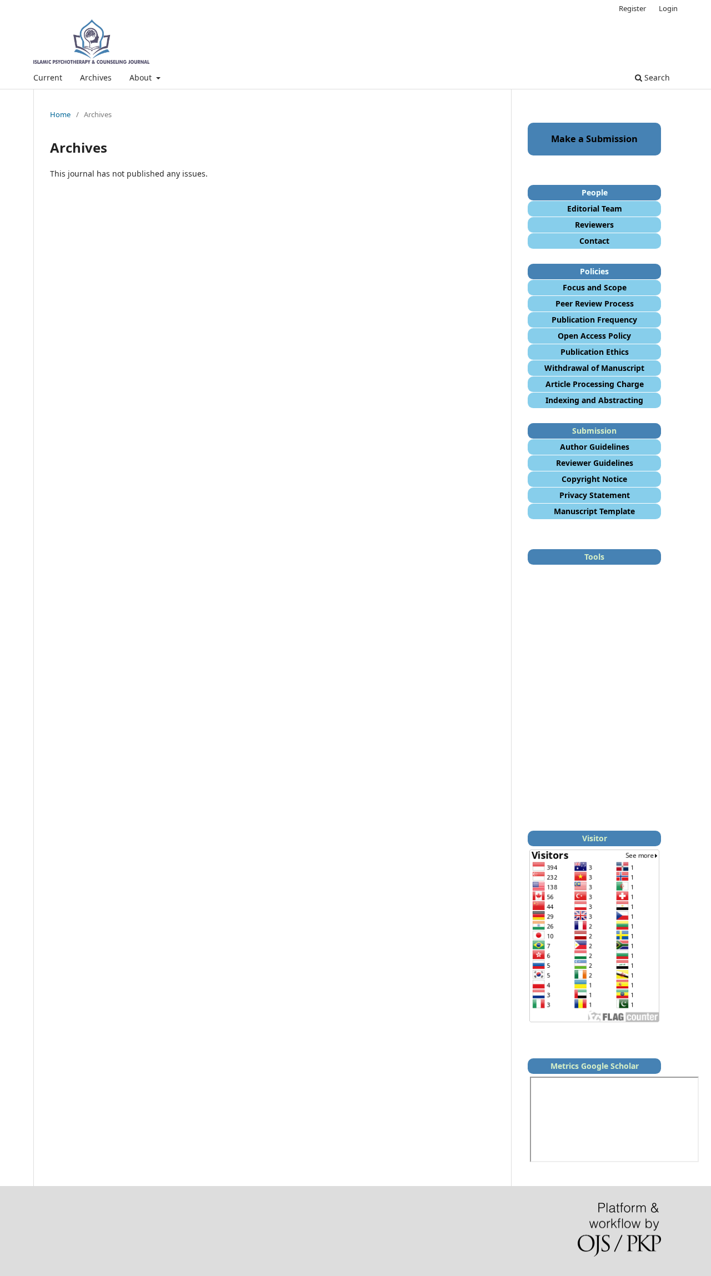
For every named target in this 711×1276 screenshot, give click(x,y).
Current (47, 77)
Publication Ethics (594, 351)
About (141, 77)
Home (60, 114)
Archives (96, 77)
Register (632, 8)
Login (668, 8)
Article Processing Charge (594, 384)
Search (656, 77)
